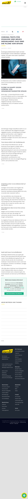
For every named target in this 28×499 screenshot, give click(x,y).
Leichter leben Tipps (19, 400)
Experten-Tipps (18, 398)
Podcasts (17, 386)
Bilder (16, 388)
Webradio (16, 423)
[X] (12, 32)
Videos (16, 390)
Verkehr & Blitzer (5, 392)
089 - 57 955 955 (8, 365)
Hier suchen (17, 410)
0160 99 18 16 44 (9, 367)
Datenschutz (4, 374)
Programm (17, 353)
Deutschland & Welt (6, 396)
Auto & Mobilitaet (5, 398)
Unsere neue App (18, 361)
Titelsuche (4, 404)
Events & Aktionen (18, 355)
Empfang (16, 363)
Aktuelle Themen (18, 368)
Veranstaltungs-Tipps (19, 402)
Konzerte (3, 408)
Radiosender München (14, 422)
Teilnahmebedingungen (6, 376)
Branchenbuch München (20, 378)
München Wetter (18, 374)
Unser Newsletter (18, 359)
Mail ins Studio (5, 370)
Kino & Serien (17, 396)
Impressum (4, 372)
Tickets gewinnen (5, 410)
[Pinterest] (23, 32)
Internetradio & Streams (19, 351)
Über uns (17, 357)
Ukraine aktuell (5, 388)
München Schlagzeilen (19, 370)
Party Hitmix (4, 406)
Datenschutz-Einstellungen (7, 377)
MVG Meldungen (5, 394)
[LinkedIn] (17, 32)
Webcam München (18, 376)
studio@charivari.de (8, 364)
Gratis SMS (17, 404)
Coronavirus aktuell (6, 386)
